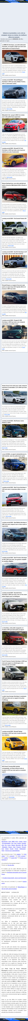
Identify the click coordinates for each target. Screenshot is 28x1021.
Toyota (16, 848)
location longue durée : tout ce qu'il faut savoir (14, 878)
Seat (3, 848)
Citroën (21, 841)
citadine (19, 854)
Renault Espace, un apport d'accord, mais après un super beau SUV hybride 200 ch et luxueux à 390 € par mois (14, 287)
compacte (11, 856)
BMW (13, 841)
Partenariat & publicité (19, 1019)
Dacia (24, 841)
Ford (15, 843)
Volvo (3, 850)
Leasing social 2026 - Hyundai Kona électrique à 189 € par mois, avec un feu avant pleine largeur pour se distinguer (14, 594)
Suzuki (11, 848)
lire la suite (9, 108)
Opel (14, 847)
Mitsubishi (4, 847)
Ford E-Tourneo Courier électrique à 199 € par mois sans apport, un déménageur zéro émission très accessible (14, 663)
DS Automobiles (6, 843)
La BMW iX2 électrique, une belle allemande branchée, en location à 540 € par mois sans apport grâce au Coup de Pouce (14, 46)
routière (6, 857)
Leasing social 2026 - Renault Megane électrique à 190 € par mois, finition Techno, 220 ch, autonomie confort (14, 81)
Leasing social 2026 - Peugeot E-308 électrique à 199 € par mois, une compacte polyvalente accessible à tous (13, 322)
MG (22, 845)
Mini (25, 845)
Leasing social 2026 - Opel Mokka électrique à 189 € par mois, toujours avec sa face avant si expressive (14, 524)
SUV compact (21, 856)
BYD (16, 841)
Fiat (12, 843)
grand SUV (14, 857)
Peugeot (18, 847)
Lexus (9, 845)
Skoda (7, 848)
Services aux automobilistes (12, 850)
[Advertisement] (14, 17)
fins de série (11, 865)
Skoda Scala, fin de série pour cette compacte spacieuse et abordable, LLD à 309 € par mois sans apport (14, 387)
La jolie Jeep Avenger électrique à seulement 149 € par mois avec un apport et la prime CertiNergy (14, 698)
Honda (19, 843)
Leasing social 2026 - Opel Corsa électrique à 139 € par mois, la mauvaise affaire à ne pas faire (14, 489)
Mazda (13, 845)
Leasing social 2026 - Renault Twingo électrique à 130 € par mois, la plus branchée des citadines (14, 733)
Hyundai (24, 843)
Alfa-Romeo (5, 841)
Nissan (10, 847)
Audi (9, 841)
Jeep (3, 845)
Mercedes (18, 845)
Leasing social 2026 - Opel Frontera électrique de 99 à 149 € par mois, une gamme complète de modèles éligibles (14, 559)
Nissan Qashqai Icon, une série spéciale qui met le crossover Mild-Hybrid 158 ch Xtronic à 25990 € (14, 185)
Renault (24, 847)
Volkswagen (22, 848)
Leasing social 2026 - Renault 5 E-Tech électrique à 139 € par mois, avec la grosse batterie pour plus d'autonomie (13, 150)
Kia (6, 845)
